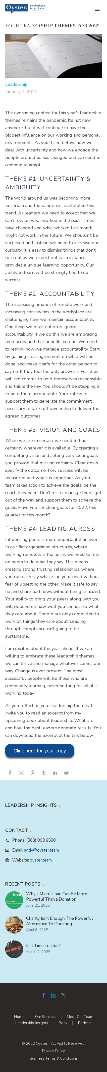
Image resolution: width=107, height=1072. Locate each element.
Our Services (45, 1017)
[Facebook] (10, 774)
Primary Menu (97, 9)
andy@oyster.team (41, 850)
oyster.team (41, 860)
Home (19, 1017)
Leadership (16, 84)
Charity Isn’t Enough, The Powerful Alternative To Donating (59, 921)
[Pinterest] (32, 774)
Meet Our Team (80, 1017)
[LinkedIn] (55, 774)
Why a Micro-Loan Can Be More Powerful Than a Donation (56, 896)
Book (62, 1023)
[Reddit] (66, 774)
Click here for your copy (39, 750)
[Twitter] (21, 774)
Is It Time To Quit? (43, 946)
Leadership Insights (31, 1023)
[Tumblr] (44, 774)
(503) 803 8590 (41, 840)
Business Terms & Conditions (54, 1058)
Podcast (85, 1023)
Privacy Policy (53, 1050)
